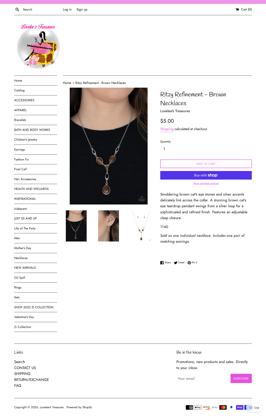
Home (18, 80)
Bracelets (20, 120)
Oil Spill (19, 277)
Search (19, 361)
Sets (16, 297)
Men (17, 238)
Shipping (167, 128)
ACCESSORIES (24, 100)
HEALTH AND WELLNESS (31, 189)
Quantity (165, 141)
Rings (17, 287)
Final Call (20, 169)
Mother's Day (22, 248)
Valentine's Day (24, 317)
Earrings (19, 149)
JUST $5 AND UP (25, 218)
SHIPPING (22, 373)
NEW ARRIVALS (25, 267)
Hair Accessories (25, 179)
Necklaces (21, 258)
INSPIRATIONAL (25, 199)
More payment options (206, 183)
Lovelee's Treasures (52, 407)
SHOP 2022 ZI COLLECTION (33, 307)
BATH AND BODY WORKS (32, 130)
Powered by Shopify (79, 407)
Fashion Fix (21, 159)
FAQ (17, 385)
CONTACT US (25, 367)
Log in (67, 9)
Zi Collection (22, 327)
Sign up (82, 9)
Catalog (19, 90)
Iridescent (20, 208)
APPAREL (20, 110)
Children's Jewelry (25, 139)
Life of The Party (24, 228)
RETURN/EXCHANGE (31, 379)
